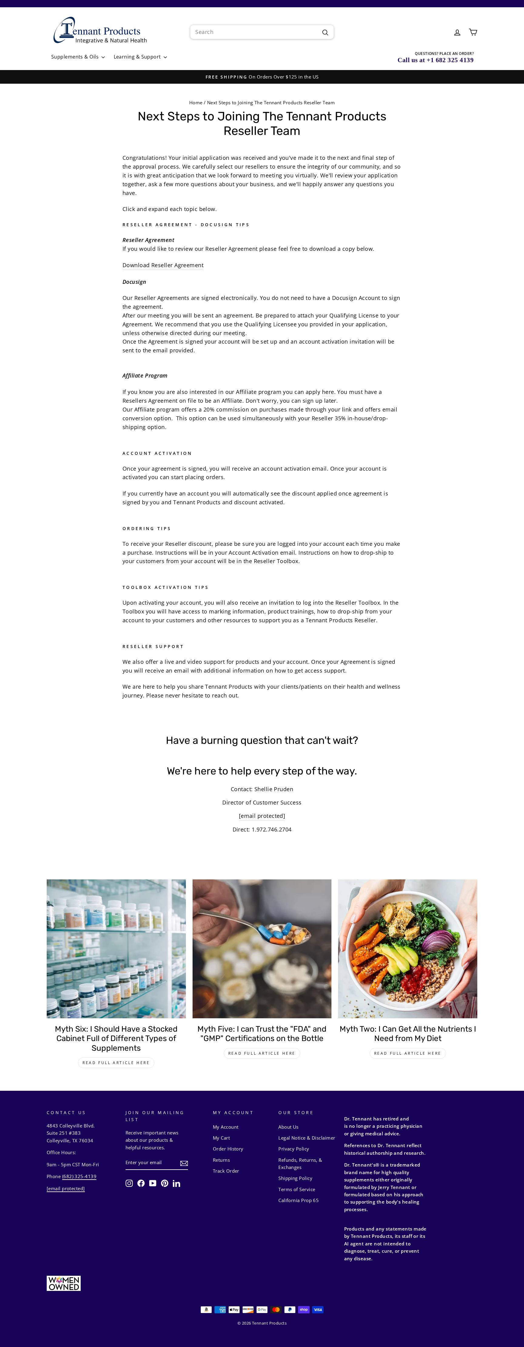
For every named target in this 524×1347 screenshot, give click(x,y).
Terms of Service (296, 1189)
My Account (226, 1127)
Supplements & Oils (75, 56)
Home (196, 102)
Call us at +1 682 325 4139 (436, 60)
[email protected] (262, 815)
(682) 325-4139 (79, 1176)
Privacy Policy (293, 1149)
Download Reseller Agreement (163, 265)
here (328, 391)
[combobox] (262, 32)
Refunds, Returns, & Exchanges (300, 1163)
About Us (288, 1127)
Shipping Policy (295, 1178)
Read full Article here (116, 1062)
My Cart (221, 1138)
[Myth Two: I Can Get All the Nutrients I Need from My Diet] (407, 949)
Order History (228, 1149)
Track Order (226, 1171)
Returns (221, 1160)
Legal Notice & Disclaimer (306, 1138)
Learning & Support (138, 56)
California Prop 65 (298, 1200)
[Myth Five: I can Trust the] (262, 949)
